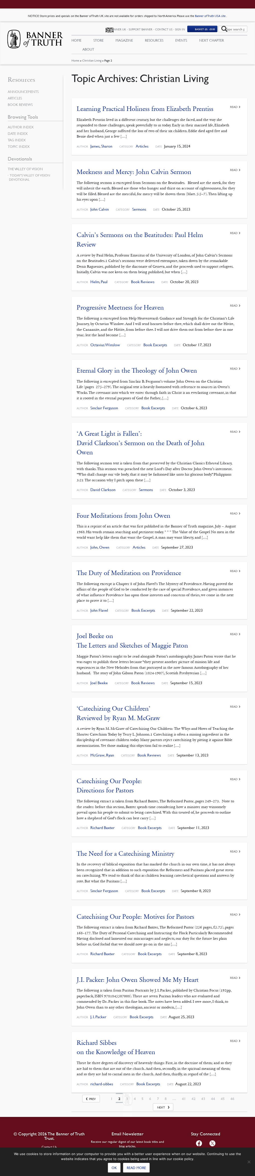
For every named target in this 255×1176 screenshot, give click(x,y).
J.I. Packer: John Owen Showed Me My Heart (137, 980)
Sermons (139, 209)
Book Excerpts (155, 345)
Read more (136, 1167)
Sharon (106, 146)
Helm (94, 282)
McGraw (97, 755)
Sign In (180, 29)
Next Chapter (211, 40)
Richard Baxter (102, 828)
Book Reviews (142, 282)
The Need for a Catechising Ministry (125, 853)
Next (161, 1107)
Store (98, 40)
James (95, 146)
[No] (248, 1161)
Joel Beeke (99, 683)
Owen (104, 547)
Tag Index (17, 140)
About (88, 49)
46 (232, 1098)
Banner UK (118, 29)
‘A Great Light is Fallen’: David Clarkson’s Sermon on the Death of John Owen (140, 443)
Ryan (110, 755)
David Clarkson (103, 490)
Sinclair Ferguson (104, 408)
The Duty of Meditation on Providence (129, 573)
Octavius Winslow (105, 345)
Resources (154, 40)
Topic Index (19, 146)
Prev (92, 1099)
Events (181, 40)
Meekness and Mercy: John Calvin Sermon (134, 172)
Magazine (124, 40)
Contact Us (163, 29)
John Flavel (99, 610)
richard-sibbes (101, 1084)
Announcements (23, 91)
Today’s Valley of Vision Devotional (29, 177)
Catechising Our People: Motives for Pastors (135, 917)
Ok (114, 1167)
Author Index (21, 127)
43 (203, 1098)
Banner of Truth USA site (210, 16)
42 (193, 1098)
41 (184, 1098)
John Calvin (99, 209)
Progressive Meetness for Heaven (120, 307)
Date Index (18, 133)
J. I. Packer (98, 1017)
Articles (142, 146)
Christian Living (91, 60)
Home (75, 60)
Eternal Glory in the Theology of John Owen (137, 370)
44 (213, 1098)
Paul (104, 282)
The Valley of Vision (25, 169)
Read (234, 107)
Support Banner (140, 29)
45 (223, 1098)
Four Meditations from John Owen (123, 515)
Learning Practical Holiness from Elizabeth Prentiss (145, 109)
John (94, 547)
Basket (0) (205, 29)
